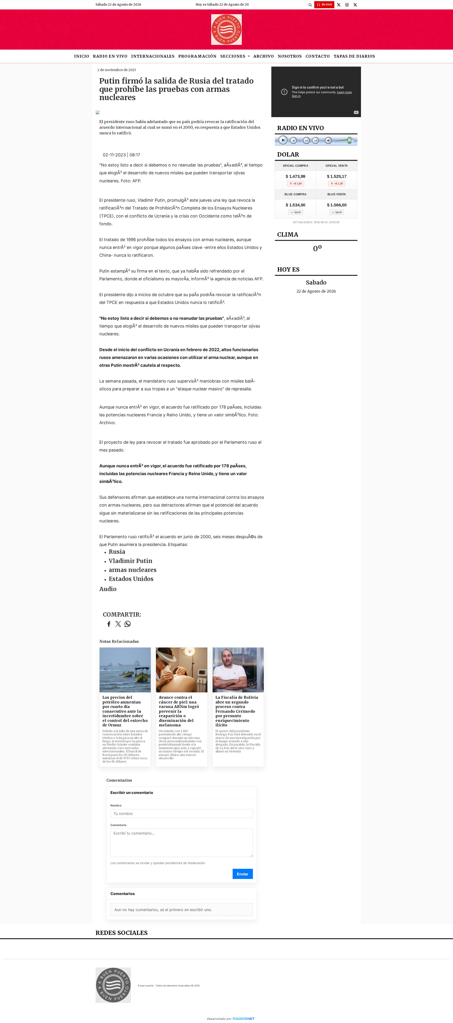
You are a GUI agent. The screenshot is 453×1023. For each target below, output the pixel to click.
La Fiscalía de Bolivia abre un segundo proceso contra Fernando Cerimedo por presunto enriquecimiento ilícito (236, 711)
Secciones (233, 56)
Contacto (318, 56)
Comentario (118, 825)
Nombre (116, 805)
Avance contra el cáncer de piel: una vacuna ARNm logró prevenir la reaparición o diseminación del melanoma (179, 711)
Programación (197, 56)
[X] (339, 5)
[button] (310, 5)
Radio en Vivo (110, 56)
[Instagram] (347, 5)
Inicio (81, 56)
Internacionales (153, 56)
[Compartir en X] (118, 624)
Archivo (263, 56)
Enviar (242, 874)
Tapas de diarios (354, 56)
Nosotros (290, 56)
